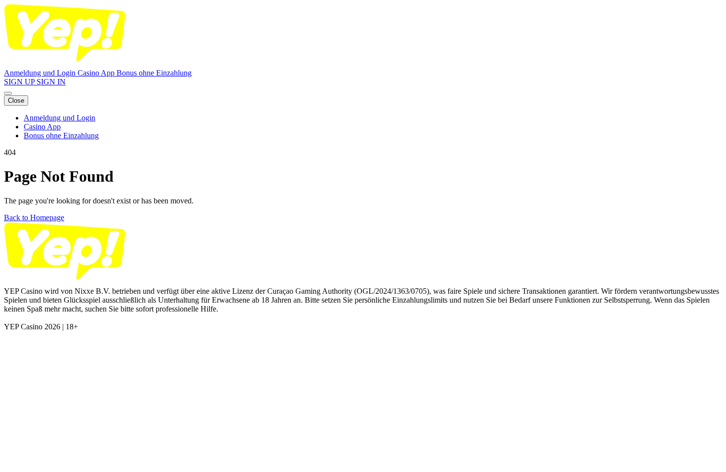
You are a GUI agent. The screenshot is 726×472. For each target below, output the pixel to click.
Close (16, 100)
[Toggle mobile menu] (8, 93)
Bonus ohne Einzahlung (154, 73)
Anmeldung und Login (41, 73)
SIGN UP (20, 82)
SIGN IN (51, 82)
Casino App (97, 73)
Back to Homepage (34, 217)
